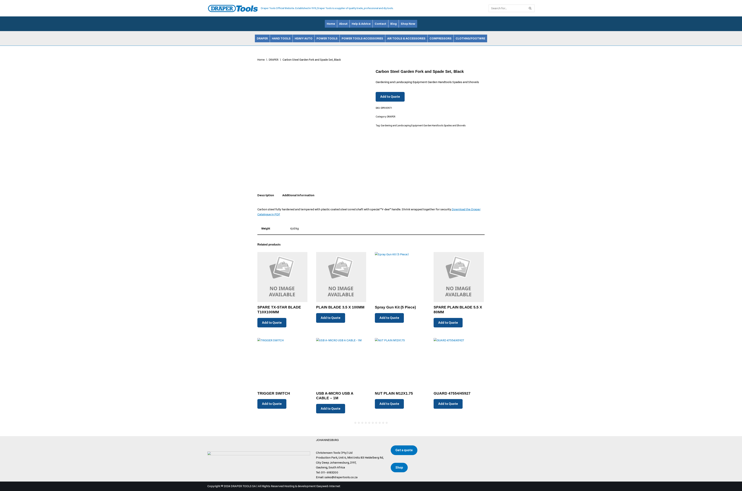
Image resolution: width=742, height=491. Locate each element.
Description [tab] (265, 195)
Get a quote (404, 450)
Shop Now (408, 23)
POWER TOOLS (327, 38)
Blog (393, 23)
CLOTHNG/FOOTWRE (470, 38)
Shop (399, 467)
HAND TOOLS (281, 38)
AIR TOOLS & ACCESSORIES (406, 38)
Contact (380, 23)
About (343, 23)
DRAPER (262, 38)
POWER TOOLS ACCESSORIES (362, 38)
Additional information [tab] (298, 195)
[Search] (530, 8)
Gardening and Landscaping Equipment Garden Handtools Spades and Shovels (423, 125)
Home (331, 23)
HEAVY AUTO (303, 38)
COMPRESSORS (441, 38)
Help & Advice (361, 23)
